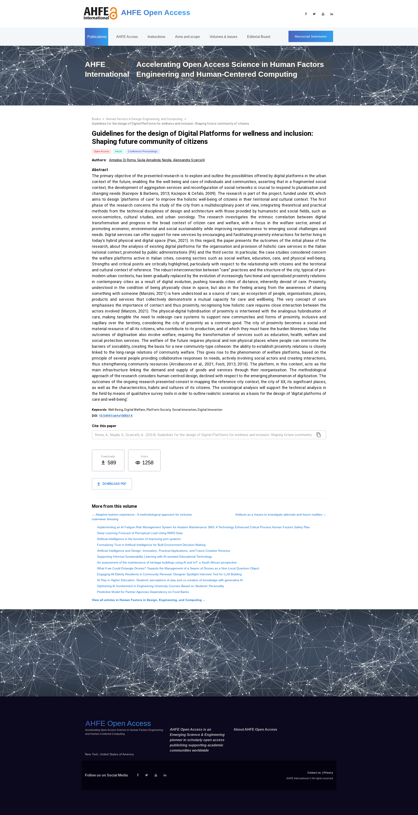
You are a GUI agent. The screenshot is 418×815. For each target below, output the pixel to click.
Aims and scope (187, 37)
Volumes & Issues (223, 37)
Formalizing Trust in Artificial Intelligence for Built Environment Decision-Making (151, 545)
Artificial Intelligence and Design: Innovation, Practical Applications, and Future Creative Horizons (163, 550)
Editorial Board (258, 37)
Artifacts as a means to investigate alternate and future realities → (280, 514)
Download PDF (114, 484)
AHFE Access (127, 37)
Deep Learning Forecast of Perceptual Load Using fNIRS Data (140, 533)
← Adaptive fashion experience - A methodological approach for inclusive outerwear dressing (142, 517)
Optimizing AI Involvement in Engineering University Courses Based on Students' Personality (160, 586)
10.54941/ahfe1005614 (115, 416)
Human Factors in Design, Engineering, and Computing (144, 119)
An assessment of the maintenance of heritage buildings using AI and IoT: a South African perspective (167, 562)
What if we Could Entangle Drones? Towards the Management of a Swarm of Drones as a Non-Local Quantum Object (178, 568)
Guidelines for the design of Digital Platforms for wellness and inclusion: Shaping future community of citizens (170, 123)
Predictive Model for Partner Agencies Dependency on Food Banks (143, 592)
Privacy (328, 772)
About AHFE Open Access (255, 729)
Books (96, 119)
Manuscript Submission (311, 36)
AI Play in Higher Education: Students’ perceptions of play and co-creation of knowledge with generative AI (170, 580)
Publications (96, 37)
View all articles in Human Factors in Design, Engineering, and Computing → (149, 600)
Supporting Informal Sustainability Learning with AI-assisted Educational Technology (154, 556)
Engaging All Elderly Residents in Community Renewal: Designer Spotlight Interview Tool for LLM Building (169, 574)
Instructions (156, 37)
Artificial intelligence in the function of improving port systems (139, 539)
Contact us (314, 772)
